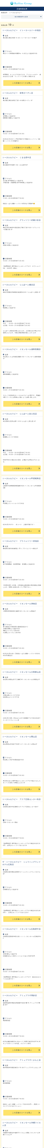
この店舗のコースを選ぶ (22, 83)
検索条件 (4, 12)
